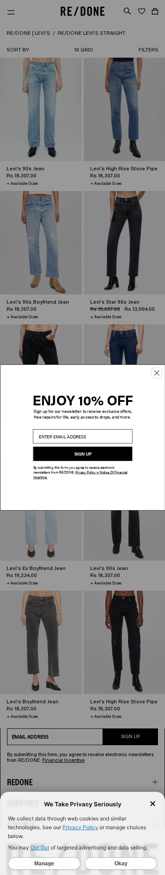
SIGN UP (82, 454)
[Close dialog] (156, 373)
